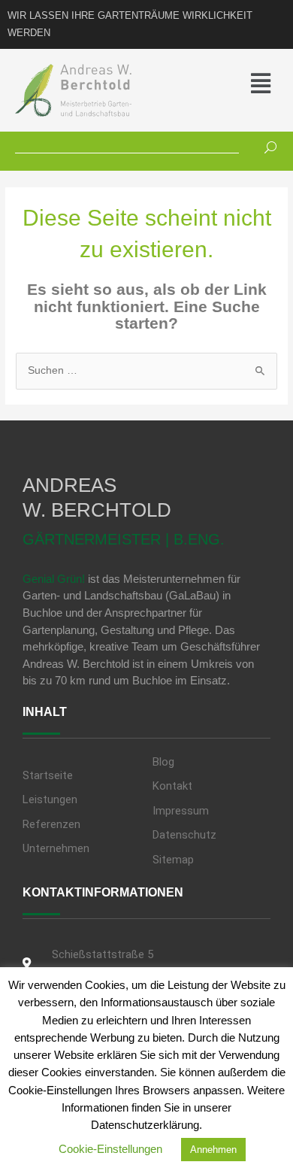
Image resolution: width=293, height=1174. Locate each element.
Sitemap (173, 859)
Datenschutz (184, 835)
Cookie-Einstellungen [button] (110, 1148)
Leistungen (50, 799)
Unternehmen (56, 848)
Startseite (48, 775)
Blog (163, 762)
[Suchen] (264, 145)
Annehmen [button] (213, 1149)
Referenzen (51, 824)
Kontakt (172, 786)
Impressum (181, 811)
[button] (244, 83)
